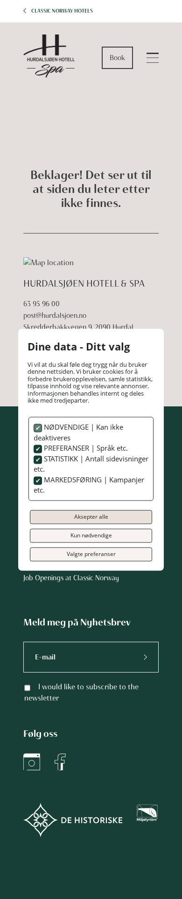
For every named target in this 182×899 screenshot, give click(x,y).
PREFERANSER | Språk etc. (85, 448)
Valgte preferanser (91, 554)
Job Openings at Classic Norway (71, 578)
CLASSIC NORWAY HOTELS (62, 11)
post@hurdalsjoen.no (54, 315)
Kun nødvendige (91, 535)
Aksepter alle (91, 517)
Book (117, 58)
